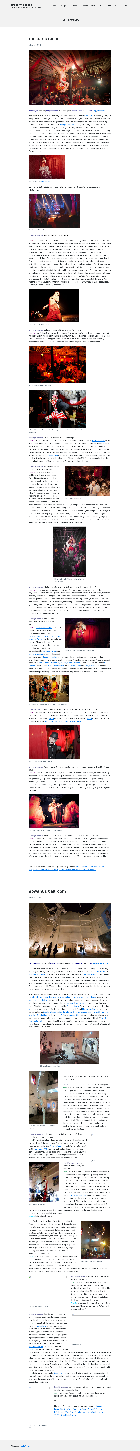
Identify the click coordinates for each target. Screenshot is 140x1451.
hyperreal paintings (68, 997)
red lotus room (43, 38)
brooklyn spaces (21, 4)
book (75, 6)
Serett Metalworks (92, 974)
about (93, 6)
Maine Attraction (36, 654)
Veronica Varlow (49, 651)
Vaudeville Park (89, 1412)
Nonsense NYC (98, 440)
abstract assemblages (86, 997)
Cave (72, 1412)
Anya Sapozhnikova (56, 666)
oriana (31, 45)
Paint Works (100, 971)
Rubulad (79, 866)
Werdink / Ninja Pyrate (66, 1415)
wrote (89, 718)
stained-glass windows (38, 1000)
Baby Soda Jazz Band (46, 636)
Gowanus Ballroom (75, 869)
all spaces (65, 6)
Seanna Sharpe (73, 1006)
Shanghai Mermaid (68, 125)
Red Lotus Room (80, 1409)
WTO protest (55, 1146)
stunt (31, 1009)
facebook (101, 111)
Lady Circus (90, 666)
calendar (84, 6)
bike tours (112, 6)
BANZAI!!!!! (88, 116)
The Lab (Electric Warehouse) (45, 869)
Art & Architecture (78, 1195)
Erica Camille (46, 181)
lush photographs (51, 997)
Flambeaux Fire (88, 1009)
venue (51, 718)
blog (94, 111)
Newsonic (87, 866)
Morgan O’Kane (75, 1015)
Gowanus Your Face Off (39, 974)
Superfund (41, 1326)
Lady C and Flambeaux (72, 663)
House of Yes (75, 666)
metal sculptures (36, 997)
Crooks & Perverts (50, 1012)
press (102, 6)
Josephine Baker (50, 657)
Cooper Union (60, 1373)
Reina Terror (42, 663)
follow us (123, 6)
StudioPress (24, 1446)
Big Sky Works (90, 869)
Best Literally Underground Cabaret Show (63, 721)
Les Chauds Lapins (44, 627)
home (55, 6)
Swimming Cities (42, 1149)
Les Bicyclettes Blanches (70, 1012)
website (96, 963)
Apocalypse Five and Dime (92, 1012)
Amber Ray (53, 455)
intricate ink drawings (76, 1003)
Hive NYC (60, 1015)
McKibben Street (36, 1346)
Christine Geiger (55, 663)
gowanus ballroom (47, 891)
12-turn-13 (63, 869)
